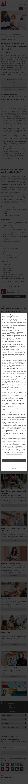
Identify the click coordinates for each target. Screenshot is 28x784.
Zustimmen (14, 460)
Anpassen (14, 464)
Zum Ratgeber (14, 575)
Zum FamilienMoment (14, 505)
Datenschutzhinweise (10, 780)
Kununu (7, 769)
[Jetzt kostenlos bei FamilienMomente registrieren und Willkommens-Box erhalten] (14, 689)
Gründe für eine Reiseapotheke (14, 79)
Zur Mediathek (14, 676)
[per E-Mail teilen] (2, 52)
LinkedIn (21, 764)
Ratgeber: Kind (4, 37)
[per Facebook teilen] (4, 52)
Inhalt (14, 82)
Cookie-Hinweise (19, 780)
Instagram (17, 764)
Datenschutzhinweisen (7, 408)
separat (12, 332)
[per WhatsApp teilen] (9, 52)
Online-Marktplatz (12, 4)
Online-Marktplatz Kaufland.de (10, 727)
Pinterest (2, 769)
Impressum (3, 780)
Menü (26, 1)
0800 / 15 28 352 (6, 705)
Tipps (14, 86)
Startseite (3, 34)
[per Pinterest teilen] (7, 52)
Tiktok (12, 769)
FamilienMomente (15, 34)
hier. (4, 409)
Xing (12, 764)
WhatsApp (21, 769)
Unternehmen (5, 723)
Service (4, 719)
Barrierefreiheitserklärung (7, 782)
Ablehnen (14, 468)
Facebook (2, 764)
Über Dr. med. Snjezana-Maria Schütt (14, 89)
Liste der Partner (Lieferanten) (14, 454)
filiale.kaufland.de (6, 715)
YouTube (7, 764)
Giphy (17, 769)
